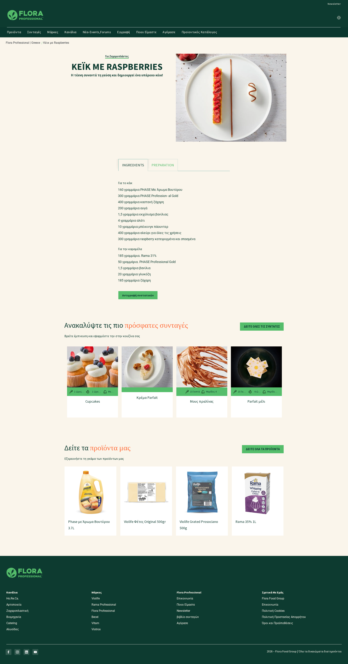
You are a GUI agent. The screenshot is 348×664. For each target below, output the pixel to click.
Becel (95, 617)
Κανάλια (70, 32)
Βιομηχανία (13, 617)
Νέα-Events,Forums (97, 32)
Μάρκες (52, 32)
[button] (339, 18)
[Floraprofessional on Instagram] (17, 652)
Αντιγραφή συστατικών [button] (138, 295)
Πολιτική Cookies (273, 610)
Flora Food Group (273, 598)
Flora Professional (103, 610)
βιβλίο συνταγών (188, 617)
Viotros (96, 629)
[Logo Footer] (24, 567)
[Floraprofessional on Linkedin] (26, 652)
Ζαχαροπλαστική (17, 610)
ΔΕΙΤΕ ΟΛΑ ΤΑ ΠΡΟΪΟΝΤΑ (263, 449)
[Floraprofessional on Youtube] (35, 652)
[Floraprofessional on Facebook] (8, 652)
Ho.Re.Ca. (12, 598)
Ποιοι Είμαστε (146, 32)
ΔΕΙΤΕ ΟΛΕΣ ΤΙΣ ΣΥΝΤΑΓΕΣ (262, 326)
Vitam (95, 623)
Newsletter (334, 3)
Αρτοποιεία (13, 604)
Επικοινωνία (185, 598)
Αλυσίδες (12, 629)
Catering (11, 623)
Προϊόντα (14, 32)
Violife (96, 598)
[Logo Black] (25, 10)
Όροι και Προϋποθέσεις (277, 623)
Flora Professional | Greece (23, 42)
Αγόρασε (169, 32)
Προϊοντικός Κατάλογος (199, 32)
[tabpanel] (174, 229)
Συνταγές (34, 32)
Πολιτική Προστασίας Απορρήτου (284, 617)
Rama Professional (104, 604)
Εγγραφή (123, 32)
